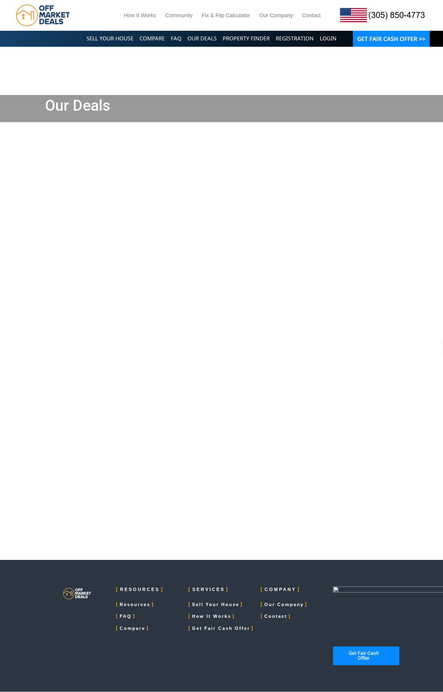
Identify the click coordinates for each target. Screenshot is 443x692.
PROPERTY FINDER (246, 38)
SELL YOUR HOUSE (110, 38)
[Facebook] (90, 612)
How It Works (140, 15)
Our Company (276, 15)
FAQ (176, 38)
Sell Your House (215, 604)
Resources (135, 604)
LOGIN (328, 38)
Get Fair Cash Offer (221, 628)
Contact (311, 15)
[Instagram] (103, 612)
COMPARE (152, 38)
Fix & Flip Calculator (226, 15)
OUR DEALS (202, 38)
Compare (132, 628)
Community (179, 15)
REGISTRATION (295, 38)
